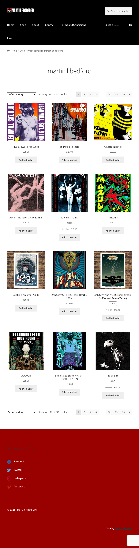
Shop (23, 25)
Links (10, 38)
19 (116, 94)
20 (123, 94)
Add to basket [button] (26, 159)
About (35, 25)
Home (10, 25)
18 (109, 94)
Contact (50, 25)
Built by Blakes (123, 528)
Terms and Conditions (73, 25)
